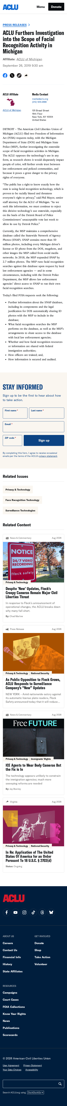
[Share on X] (12, 76)
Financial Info (12, 957)
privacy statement (48, 456)
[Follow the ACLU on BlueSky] (51, 912)
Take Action (42, 957)
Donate (56, 7)
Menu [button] (41, 7)
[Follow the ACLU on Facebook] (6, 912)
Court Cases (11, 999)
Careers (8, 943)
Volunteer (41, 964)
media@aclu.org (40, 98)
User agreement (11, 1065)
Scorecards (10, 1034)
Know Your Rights (14, 1013)
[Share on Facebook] (5, 76)
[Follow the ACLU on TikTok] (33, 912)
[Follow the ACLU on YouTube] (15, 912)
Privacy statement (32, 1065)
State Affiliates (13, 971)
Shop (38, 950)
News (6, 1020)
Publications (11, 1027)
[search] (60, 1084)
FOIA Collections (14, 1006)
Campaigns (10, 992)
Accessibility (31, 1069)
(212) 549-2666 (39, 102)
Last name (36, 410)
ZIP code (9, 438)
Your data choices (12, 1069)
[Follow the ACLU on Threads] (42, 912)
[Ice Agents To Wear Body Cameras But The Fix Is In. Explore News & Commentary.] (33, 753)
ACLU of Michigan (29, 59)
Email (8, 424)
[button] (19, 76)
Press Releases (15, 24)
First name (10, 410)
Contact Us (10, 950)
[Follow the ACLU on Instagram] (24, 912)
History (7, 964)
